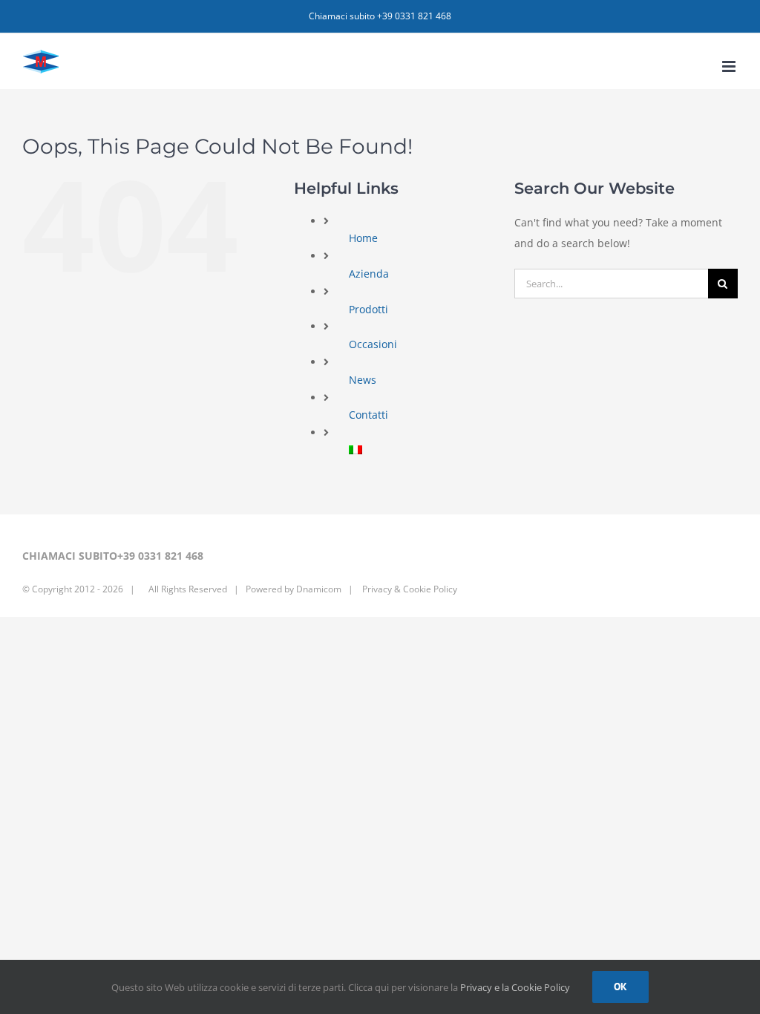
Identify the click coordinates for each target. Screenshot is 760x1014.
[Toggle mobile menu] (730, 66)
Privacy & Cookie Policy (408, 589)
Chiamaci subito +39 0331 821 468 (380, 16)
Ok (620, 986)
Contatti (368, 415)
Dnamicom (318, 589)
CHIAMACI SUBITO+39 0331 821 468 (112, 556)
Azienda (369, 273)
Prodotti (368, 309)
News (362, 380)
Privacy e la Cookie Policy (515, 987)
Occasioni (373, 344)
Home (363, 238)
